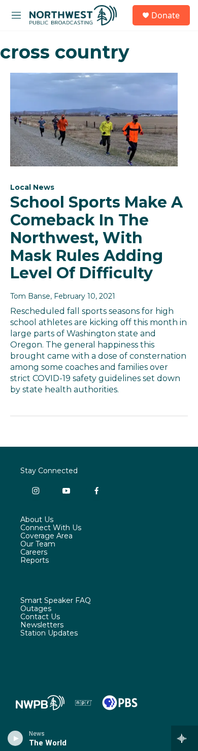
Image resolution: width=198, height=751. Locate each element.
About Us (36, 520)
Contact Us (40, 617)
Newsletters (41, 625)
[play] (15, 738)
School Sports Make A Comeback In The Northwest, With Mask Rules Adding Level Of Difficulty (96, 237)
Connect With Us (50, 528)
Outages (35, 609)
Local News (32, 187)
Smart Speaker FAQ (55, 601)
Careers (33, 552)
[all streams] (184, 738)
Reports (34, 561)
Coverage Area (46, 536)
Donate (165, 15)
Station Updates (49, 633)
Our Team (37, 544)
